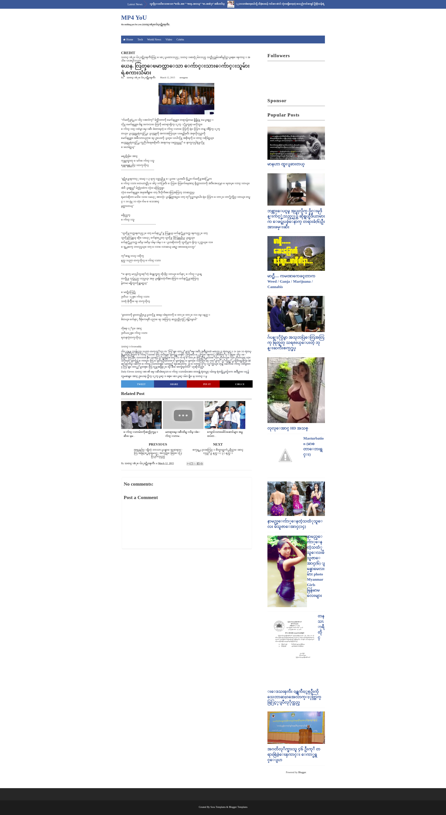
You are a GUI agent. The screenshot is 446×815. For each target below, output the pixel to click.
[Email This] (188, 463)
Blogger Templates (238, 807)
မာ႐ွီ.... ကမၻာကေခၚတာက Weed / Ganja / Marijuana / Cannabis (291, 281)
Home (129, 39)
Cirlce (240, 384)
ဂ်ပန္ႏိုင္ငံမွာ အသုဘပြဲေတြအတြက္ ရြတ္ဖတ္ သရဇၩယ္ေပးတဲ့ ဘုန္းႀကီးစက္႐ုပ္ (295, 342)
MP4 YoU (134, 17)
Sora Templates (218, 807)
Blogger (302, 772)
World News (154, 39)
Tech (140, 39)
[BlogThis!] (191, 463)
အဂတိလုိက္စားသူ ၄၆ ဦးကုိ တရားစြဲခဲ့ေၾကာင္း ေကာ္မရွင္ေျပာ (293, 754)
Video (169, 39)
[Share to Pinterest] (201, 463)
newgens (184, 77)
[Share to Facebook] (198, 463)
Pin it (207, 384)
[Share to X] (195, 463)
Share (174, 384)
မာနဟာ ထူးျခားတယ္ (286, 164)
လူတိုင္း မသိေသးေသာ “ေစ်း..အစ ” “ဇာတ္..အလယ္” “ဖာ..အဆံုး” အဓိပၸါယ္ (164, 4)
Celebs (180, 39)
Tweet (141, 384)
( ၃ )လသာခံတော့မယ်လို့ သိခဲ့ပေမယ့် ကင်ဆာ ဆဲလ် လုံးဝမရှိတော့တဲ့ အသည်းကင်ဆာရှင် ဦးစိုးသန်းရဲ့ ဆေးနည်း (262, 4)
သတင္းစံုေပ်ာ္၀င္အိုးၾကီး (141, 77)
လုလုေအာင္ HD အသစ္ (287, 428)
